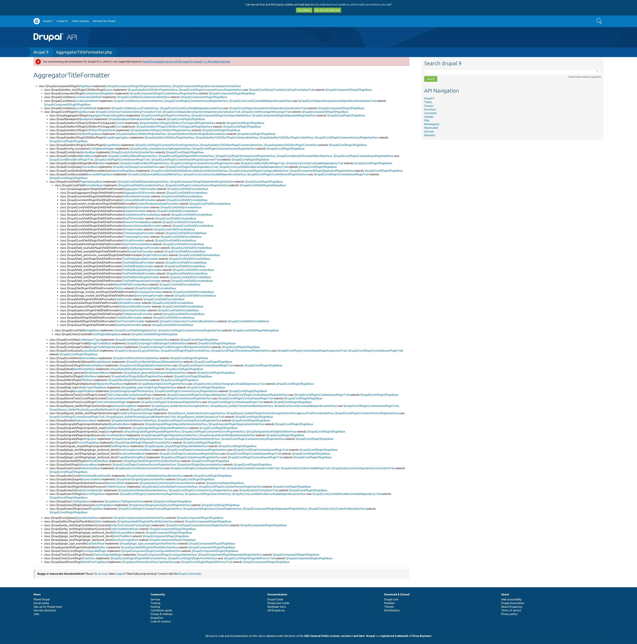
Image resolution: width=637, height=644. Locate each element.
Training (155, 603)
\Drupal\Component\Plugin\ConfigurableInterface (221, 115)
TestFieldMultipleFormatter (139, 273)
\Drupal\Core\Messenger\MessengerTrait (266, 111)
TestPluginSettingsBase (106, 334)
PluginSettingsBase (90, 181)
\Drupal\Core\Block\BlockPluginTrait (71, 159)
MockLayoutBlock (124, 532)
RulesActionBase (90, 468)
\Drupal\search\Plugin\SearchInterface (208, 493)
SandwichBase (95, 543)
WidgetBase (92, 330)
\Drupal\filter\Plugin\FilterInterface (129, 379)
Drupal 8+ (62, 21)
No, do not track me (327, 10)
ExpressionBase (91, 479)
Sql (107, 431)
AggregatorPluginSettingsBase (107, 115)
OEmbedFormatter (130, 302)
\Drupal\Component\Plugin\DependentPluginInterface (284, 115)
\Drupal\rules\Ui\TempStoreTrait (258, 490)
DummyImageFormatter (149, 295)
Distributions (392, 610)
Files (426, 120)
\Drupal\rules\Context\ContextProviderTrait (253, 468)
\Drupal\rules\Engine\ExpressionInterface (141, 479)
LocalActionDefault (86, 100)
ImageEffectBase (84, 391)
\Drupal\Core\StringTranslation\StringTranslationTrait (282, 89)
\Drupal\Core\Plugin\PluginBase (346, 115)
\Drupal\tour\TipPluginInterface (124, 501)
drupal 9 (41, 52)
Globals (428, 116)
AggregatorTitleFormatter (140, 188)
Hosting (155, 606)
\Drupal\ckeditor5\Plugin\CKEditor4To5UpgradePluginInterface (177, 122)
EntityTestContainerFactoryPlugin (130, 525)
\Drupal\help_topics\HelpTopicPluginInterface (148, 387)
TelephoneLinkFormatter (138, 313)
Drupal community (190, 573)
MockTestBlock (122, 536)
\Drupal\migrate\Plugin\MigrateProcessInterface (143, 442)
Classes (428, 105)
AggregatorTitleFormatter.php (84, 52)
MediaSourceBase (85, 420)
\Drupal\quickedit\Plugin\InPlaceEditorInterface (152, 460)
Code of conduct (160, 621)
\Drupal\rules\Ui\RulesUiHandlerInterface (142, 490)
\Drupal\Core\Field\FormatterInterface (141, 185)
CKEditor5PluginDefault (101, 130)
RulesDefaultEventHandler (95, 475)
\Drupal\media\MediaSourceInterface (133, 420)
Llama (108, 89)
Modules (389, 603)
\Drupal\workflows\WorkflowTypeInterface (148, 561)
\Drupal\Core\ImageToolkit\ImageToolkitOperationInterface (175, 346)
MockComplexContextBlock (135, 449)
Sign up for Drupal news (48, 606)
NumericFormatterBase (138, 222)
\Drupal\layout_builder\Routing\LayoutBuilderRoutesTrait (84, 409)
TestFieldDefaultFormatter (139, 262)
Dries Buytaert (421, 635)
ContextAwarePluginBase (99, 93)
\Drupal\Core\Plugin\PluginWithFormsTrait (249, 558)
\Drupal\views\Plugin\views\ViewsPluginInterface (212, 508)
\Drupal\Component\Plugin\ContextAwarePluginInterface (164, 93)
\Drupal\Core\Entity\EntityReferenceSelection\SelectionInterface (189, 170)
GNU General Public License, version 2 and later (334, 635)
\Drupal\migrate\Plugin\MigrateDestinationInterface (176, 424)
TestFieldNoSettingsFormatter (141, 277)
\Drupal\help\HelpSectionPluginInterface (162, 383)
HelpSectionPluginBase (109, 383)
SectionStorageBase (124, 405)
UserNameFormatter (129, 324)
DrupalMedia (112, 144)
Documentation (277, 594)
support (120, 573)
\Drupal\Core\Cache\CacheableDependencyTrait (314, 163)
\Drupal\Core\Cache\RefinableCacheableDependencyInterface (269, 493)
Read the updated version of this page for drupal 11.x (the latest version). (187, 61)
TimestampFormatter (137, 236)
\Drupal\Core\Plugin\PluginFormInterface (165, 115)
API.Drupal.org (275, 610)
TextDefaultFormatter (129, 317)
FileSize (119, 288)
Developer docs (276, 606)
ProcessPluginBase (87, 442)
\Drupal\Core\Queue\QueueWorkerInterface (140, 517)
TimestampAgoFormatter (139, 233)
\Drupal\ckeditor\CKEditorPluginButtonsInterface (196, 133)
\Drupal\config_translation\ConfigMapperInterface (160, 148)
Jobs (36, 613)
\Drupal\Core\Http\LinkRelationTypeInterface (142, 339)
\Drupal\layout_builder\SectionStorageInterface (180, 405)
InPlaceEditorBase (97, 460)
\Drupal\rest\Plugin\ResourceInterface (200, 464)
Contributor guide (161, 610)
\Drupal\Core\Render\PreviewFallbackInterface (304, 155)
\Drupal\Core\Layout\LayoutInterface (136, 350)
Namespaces (431, 124)
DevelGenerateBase (96, 372)
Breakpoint (86, 119)
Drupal (370, 635)
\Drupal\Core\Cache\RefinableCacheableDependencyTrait (253, 166)
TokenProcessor (116, 486)
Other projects (80, 21)
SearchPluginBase (94, 493)
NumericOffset (115, 482)
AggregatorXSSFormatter (140, 192)
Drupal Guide (275, 599)
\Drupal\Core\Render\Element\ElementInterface (154, 361)
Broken (100, 163)
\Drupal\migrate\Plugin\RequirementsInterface (236, 424)
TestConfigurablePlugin (108, 554)
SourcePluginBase (115, 435)
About (505, 594)
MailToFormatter (134, 218)
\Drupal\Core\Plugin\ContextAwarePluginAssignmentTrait (185, 159)
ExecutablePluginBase (100, 174)
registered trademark (394, 635)
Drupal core (391, 599)
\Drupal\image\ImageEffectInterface (131, 391)
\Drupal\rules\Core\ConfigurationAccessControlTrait (363, 468)
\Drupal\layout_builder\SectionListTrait (200, 416)
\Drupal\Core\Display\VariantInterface (136, 166)
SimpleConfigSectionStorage (135, 413)
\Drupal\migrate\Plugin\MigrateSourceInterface (169, 435)
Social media (41, 603)
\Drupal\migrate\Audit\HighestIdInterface (271, 431)
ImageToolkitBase (100, 343)
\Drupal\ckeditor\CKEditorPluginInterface (152, 89)
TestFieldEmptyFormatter (138, 266)
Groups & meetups (161, 613)
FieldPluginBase (119, 446)
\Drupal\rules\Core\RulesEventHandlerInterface (154, 475)
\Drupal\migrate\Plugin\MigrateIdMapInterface (161, 427)
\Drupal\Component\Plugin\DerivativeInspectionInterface (206, 86)
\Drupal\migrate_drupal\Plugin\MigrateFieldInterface (176, 446)
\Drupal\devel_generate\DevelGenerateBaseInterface (155, 372)
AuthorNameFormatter (136, 196)
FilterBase (87, 379)
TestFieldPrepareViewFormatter (142, 280)
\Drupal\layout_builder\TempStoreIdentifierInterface (241, 405)
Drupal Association (512, 603)
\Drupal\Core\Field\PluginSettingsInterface (143, 181)
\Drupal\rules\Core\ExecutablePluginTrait (305, 468)
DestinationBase (120, 424)
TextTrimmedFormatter (130, 321)
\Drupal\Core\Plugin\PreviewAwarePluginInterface (245, 155)
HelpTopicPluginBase (93, 387)
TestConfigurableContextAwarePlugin (129, 394)
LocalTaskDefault (85, 108)
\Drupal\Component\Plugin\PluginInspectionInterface (139, 86)
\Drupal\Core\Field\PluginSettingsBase (263, 185)
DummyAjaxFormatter (148, 291)
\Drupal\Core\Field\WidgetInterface (135, 330)
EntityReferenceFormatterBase (142, 214)
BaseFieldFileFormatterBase (131, 284)
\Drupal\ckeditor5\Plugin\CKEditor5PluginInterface (161, 130)
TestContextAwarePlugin (121, 398)
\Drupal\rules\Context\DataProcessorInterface (167, 482)
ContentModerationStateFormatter (157, 203)
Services (429, 131)
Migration (91, 438)
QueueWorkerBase (87, 517)
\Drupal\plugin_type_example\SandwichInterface (149, 543)
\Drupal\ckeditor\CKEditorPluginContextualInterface (226, 137)
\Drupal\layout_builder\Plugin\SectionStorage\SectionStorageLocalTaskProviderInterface (280, 413)
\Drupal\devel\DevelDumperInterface (132, 369)
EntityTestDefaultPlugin (124, 528)
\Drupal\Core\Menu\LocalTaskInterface (135, 108)
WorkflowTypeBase (95, 561)
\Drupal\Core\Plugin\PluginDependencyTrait (191, 166)
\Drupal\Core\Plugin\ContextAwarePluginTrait (122, 159)
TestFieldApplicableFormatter (140, 258)
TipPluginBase (80, 501)
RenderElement (102, 361)
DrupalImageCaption (117, 137)
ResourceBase (88, 464)
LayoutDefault (90, 350)
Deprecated (431, 127)
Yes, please (304, 10)
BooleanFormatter (135, 210)
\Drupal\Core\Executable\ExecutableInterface (155, 174)
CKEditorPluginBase (89, 133)
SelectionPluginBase (123, 170)
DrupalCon (156, 617)
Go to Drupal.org (37, 21)
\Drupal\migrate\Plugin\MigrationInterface (137, 438)
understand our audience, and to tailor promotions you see (354, 4)
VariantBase (90, 166)
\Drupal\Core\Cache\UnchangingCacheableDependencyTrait (229, 383)
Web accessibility (511, 599)
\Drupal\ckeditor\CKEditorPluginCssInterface (286, 137)
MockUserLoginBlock (126, 539)
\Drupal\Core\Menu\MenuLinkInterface (136, 358)
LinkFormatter (124, 299)
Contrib (119, 122)
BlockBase (86, 155)
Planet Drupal (42, 599)
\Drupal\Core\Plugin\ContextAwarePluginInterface (363, 155)
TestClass (89, 558)
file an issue (101, 573)
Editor (98, 521)
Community (157, 594)
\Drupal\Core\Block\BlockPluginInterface (132, 155)
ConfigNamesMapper (102, 148)
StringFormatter (133, 229)
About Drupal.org (511, 606)
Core (118, 126)
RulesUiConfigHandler (89, 490)
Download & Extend (396, 594)
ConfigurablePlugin (94, 550)
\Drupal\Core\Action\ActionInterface (133, 152)
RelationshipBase (93, 365)
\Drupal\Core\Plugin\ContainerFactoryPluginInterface (210, 89)
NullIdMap (111, 427)
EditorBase (89, 376)
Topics (428, 102)
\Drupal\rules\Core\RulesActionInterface (139, 468)
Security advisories (45, 610)
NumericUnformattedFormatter (143, 225)
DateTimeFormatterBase (137, 244)
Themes (389, 606)
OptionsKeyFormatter (134, 310)
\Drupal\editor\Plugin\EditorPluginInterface (137, 376)
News (37, 594)
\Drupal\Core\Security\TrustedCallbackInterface (188, 321)
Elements (429, 135)
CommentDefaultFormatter (139, 200)
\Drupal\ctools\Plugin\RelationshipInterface (145, 365)
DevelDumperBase (84, 369)
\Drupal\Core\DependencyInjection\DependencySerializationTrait (337, 100)
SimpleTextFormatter (140, 251)
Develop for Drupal (104, 21)
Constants (430, 113)
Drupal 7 (48, 21)
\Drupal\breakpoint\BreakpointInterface (132, 119)
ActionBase (89, 152)
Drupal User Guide (278, 603)
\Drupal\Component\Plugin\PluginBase (348, 89)
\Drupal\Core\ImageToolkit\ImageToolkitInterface (157, 343)
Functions (430, 109)
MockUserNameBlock (131, 453)
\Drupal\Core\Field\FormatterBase (187, 188)
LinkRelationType (89, 339)
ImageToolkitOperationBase (107, 346)
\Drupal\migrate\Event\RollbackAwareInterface (227, 435)
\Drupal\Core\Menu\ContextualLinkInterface (143, 97)
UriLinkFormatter (134, 240)
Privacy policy (509, 613)
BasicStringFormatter (136, 207)
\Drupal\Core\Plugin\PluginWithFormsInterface (186, 155)
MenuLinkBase (89, 358)
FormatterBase (94, 185)
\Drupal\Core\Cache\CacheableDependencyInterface (260, 100)
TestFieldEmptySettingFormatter (142, 269)
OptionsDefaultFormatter (136, 306)
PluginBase (85, 86)
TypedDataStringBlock (132, 457)
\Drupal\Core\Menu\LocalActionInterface (138, 100)
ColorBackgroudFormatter (144, 247)
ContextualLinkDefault (88, 97)
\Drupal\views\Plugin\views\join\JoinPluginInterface (160, 505)
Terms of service (511, 610)
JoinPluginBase (104, 505)
